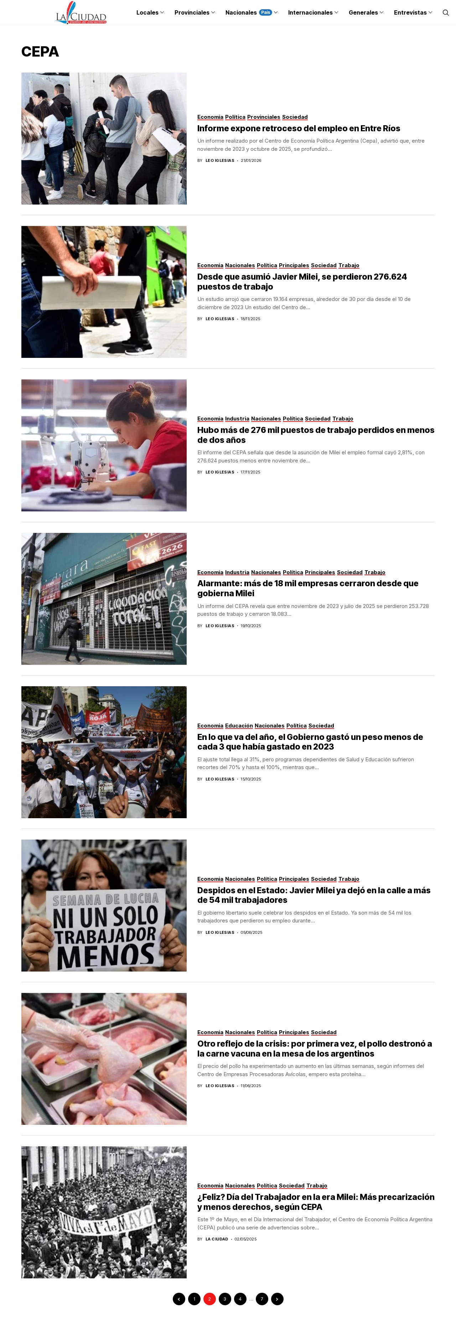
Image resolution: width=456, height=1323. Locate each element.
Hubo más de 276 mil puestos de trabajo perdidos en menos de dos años (316, 435)
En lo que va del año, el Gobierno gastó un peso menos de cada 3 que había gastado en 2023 (310, 742)
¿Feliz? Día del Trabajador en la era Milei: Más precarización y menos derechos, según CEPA (316, 1202)
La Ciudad (217, 1239)
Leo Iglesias (220, 160)
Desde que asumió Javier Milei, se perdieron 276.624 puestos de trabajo (302, 282)
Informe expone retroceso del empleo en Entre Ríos (298, 128)
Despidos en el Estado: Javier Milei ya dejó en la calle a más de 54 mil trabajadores (314, 895)
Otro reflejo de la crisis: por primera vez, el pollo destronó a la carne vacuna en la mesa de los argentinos (314, 1049)
